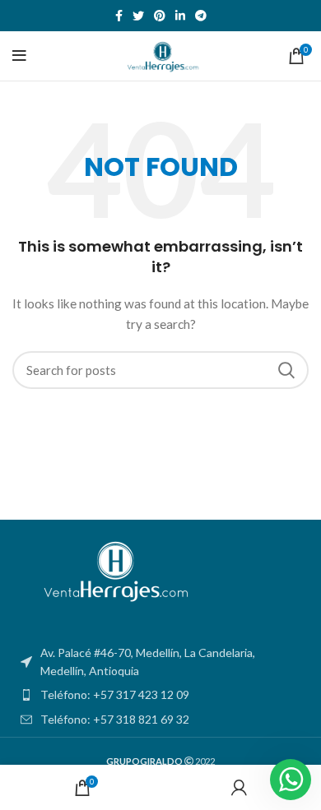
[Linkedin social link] (180, 15)
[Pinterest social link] (159, 15)
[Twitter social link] (138, 15)
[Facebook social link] (119, 15)
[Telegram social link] (201, 15)
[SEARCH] (286, 370)
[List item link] (160, 695)
